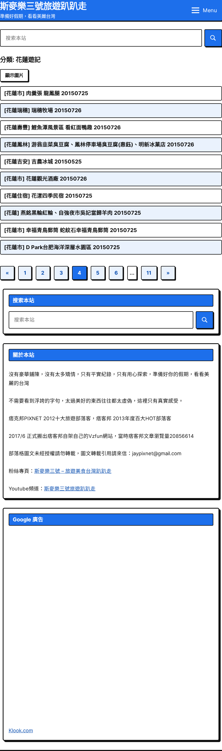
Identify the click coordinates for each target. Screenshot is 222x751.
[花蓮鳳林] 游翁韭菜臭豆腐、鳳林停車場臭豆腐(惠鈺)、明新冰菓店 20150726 (99, 144)
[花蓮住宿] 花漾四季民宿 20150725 (48, 195)
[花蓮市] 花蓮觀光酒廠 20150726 (45, 178)
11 (148, 273)
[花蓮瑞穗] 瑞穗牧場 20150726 (42, 110)
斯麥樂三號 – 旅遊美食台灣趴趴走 (73, 471)
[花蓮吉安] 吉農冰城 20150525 (43, 161)
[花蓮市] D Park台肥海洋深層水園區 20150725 (62, 247)
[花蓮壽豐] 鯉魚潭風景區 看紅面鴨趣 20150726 (62, 127)
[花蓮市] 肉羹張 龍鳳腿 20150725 (46, 93)
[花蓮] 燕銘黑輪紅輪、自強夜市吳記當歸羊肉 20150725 (72, 213)
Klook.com (21, 730)
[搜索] (213, 38)
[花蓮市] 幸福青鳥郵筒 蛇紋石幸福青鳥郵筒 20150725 (70, 230)
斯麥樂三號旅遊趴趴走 (43, 6)
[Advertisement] (49, 633)
